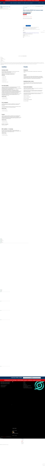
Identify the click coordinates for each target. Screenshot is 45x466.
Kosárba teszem (28, 25)
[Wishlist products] (40, 3)
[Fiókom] (44, 0)
